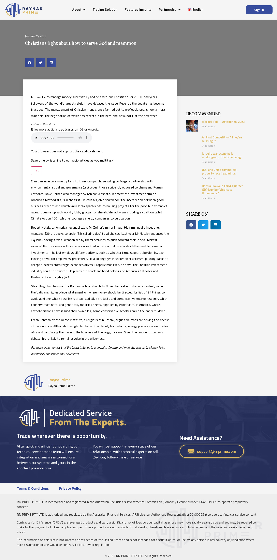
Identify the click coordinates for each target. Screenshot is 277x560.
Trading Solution (105, 10)
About (76, 10)
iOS (81, 129)
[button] (29, 62)
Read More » (208, 126)
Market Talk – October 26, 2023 (223, 121)
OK (36, 170)
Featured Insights (138, 10)
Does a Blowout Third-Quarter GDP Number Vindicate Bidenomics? (222, 190)
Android (93, 129)
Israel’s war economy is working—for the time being (221, 155)
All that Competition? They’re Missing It (222, 139)
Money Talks (157, 347)
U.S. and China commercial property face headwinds (219, 171)
